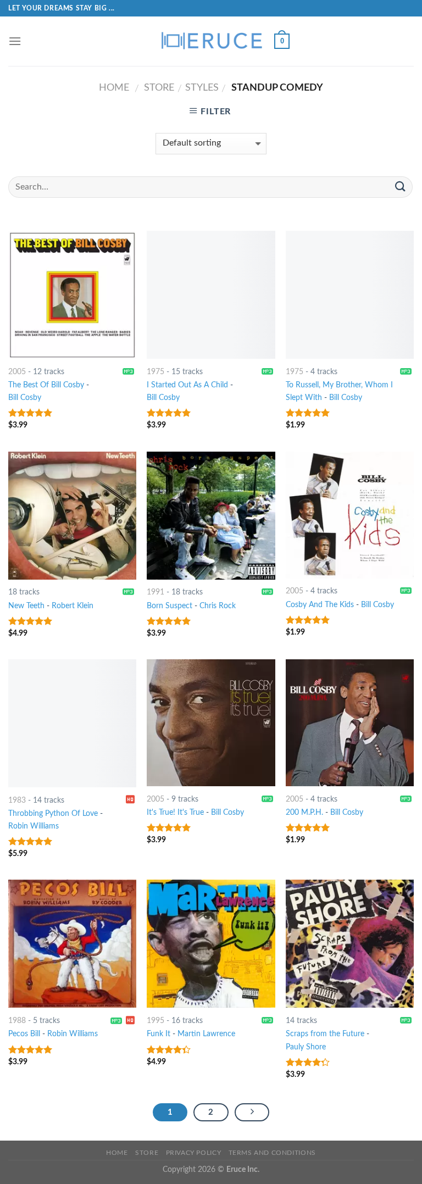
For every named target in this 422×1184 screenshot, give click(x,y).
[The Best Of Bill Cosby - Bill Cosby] (72, 295)
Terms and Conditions (272, 1152)
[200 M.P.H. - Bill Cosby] (350, 722)
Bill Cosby (24, 397)
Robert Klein (72, 606)
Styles (202, 87)
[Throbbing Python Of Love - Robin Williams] (72, 723)
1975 (155, 372)
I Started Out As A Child (187, 385)
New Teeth (26, 606)
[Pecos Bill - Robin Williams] (72, 944)
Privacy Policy (193, 1152)
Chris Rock (217, 606)
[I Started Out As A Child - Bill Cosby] (211, 295)
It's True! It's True (175, 812)
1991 (155, 592)
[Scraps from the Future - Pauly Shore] (350, 944)
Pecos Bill (24, 1034)
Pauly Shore (306, 1047)
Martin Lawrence (206, 1034)
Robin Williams (33, 826)
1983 (17, 800)
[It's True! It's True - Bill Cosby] (211, 722)
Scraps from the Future (325, 1034)
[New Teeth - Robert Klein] (72, 516)
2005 (17, 372)
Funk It (158, 1034)
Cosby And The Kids (320, 605)
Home (114, 87)
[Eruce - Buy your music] (211, 41)
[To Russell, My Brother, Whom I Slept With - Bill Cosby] (350, 295)
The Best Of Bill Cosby (46, 385)
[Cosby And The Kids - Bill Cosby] (350, 515)
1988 (17, 1020)
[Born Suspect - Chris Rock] (211, 516)
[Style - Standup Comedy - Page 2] (252, 1112)
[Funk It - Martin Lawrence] (211, 944)
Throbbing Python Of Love (53, 813)
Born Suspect (169, 606)
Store (159, 87)
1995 (155, 1020)
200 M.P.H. (304, 812)
